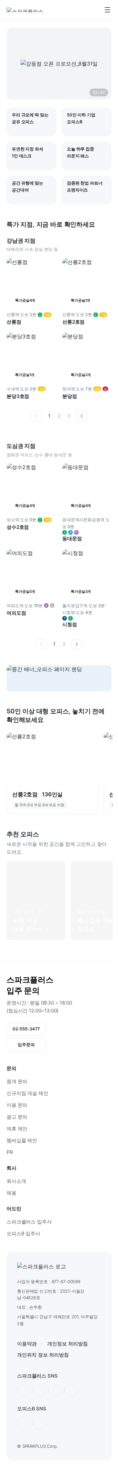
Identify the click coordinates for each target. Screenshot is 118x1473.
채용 (11, 1193)
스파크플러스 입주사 (29, 1222)
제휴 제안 (17, 1128)
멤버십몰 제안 (22, 1140)
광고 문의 (17, 1117)
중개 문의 (17, 1081)
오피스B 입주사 (23, 1233)
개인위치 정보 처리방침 (43, 1355)
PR (10, 1152)
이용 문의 (17, 1105)
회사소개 (16, 1181)
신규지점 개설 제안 (27, 1093)
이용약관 (27, 1344)
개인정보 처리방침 (67, 1344)
